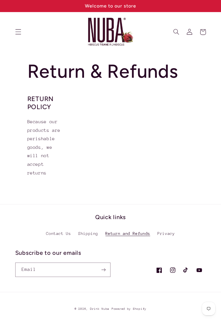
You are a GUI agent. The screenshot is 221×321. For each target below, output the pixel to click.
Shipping (88, 233)
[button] (18, 32)
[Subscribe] (103, 270)
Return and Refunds (127, 233)
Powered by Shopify (129, 309)
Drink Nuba (99, 309)
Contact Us (58, 233)
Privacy (166, 233)
